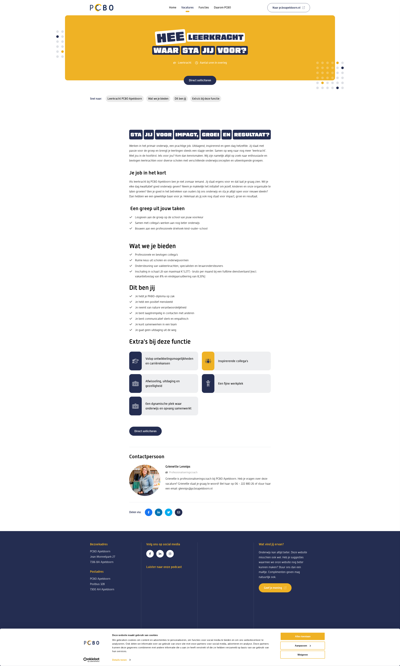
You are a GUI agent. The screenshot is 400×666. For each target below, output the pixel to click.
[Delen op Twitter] (168, 512)
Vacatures (187, 7)
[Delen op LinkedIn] (158, 512)
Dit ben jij (180, 98)
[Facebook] (150, 554)
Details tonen (119, 659)
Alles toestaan (302, 636)
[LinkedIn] (160, 554)
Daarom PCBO (222, 7)
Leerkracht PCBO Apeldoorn (125, 98)
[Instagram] (170, 554)
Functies (204, 7)
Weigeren (303, 654)
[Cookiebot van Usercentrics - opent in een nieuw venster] (91, 660)
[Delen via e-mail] (178, 512)
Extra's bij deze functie (205, 98)
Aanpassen (301, 645)
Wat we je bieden (158, 98)
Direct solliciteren (200, 80)
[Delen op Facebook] (148, 512)
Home (172, 7)
